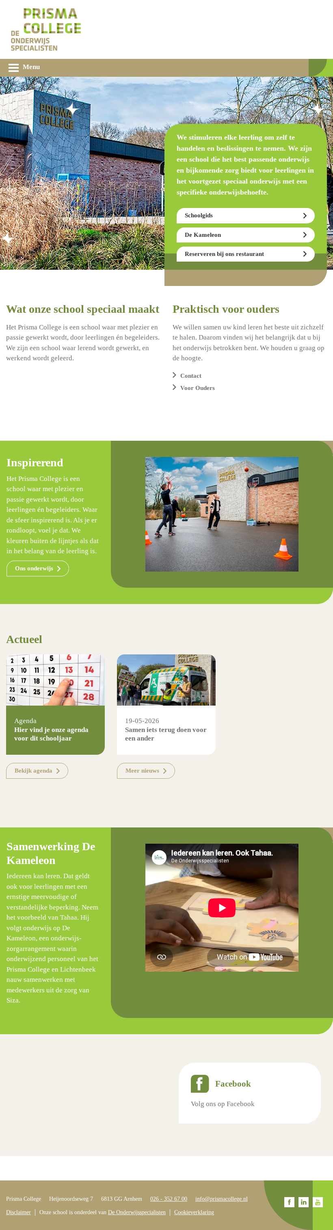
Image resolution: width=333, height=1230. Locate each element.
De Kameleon (203, 235)
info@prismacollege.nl (221, 1199)
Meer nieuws (142, 770)
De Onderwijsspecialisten (137, 1212)
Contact (190, 375)
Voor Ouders (197, 388)
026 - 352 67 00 (168, 1199)
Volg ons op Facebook (223, 1104)
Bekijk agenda (33, 770)
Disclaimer (18, 1212)
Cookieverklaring (194, 1212)
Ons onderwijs (34, 568)
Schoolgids (199, 215)
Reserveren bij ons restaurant (224, 254)
